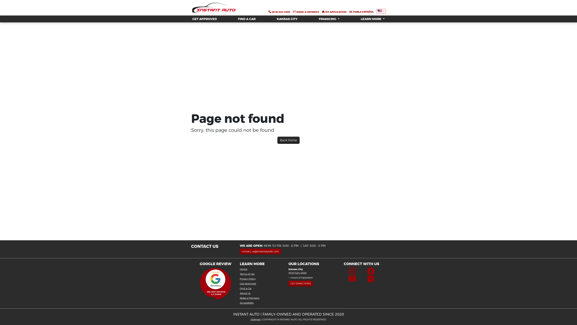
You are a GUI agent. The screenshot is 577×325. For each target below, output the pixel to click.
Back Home (288, 140)
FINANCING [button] (328, 19)
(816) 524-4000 (297, 272)
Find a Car (246, 288)
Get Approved (248, 283)
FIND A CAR (247, 19)
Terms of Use (247, 274)
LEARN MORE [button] (371, 19)
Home (243, 269)
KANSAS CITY (287, 19)
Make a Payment (249, 298)
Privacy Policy (248, 278)
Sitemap (256, 319)
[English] (381, 11)
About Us (245, 293)
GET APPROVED (204, 19)
